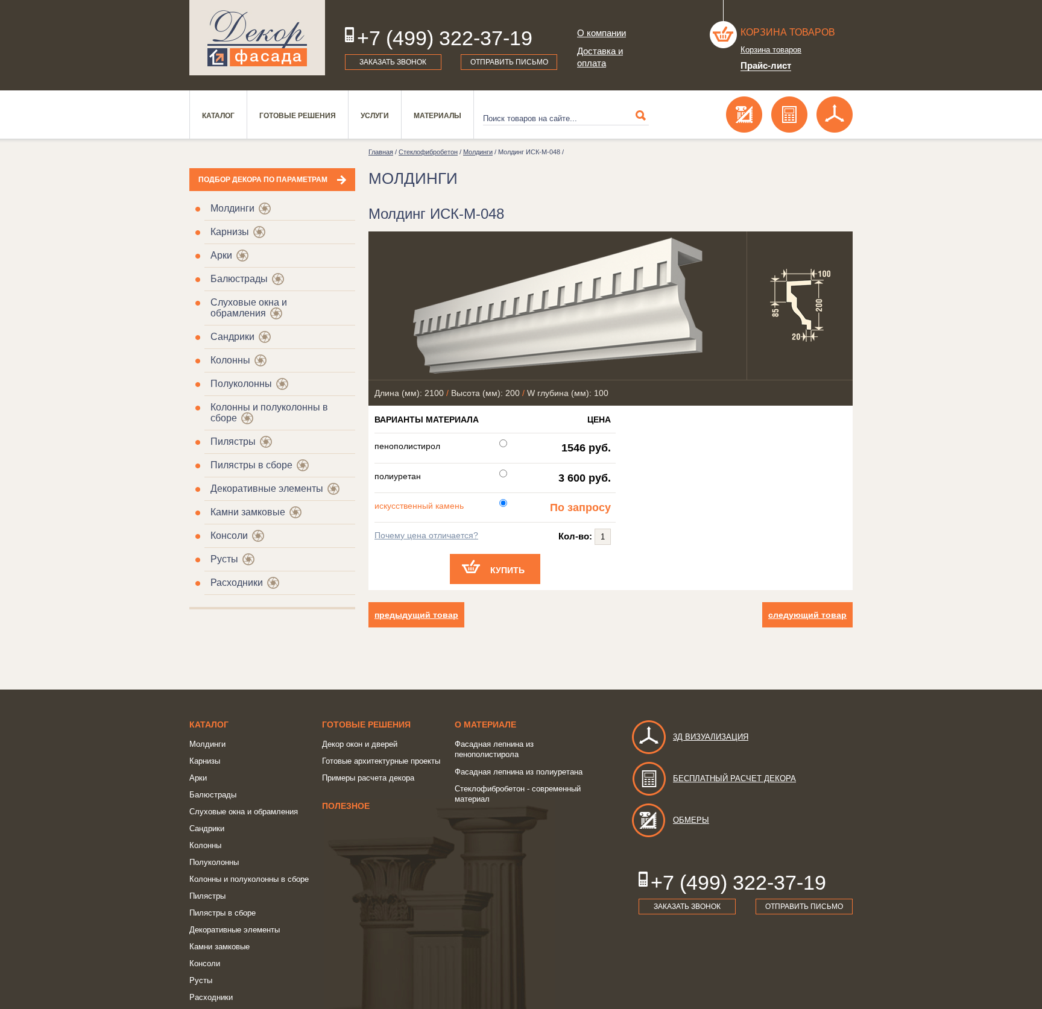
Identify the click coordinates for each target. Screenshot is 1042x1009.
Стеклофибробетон (428, 152)
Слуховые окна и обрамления (248, 307)
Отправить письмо (509, 62)
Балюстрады (239, 279)
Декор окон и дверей (359, 744)
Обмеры (691, 820)
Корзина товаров (787, 32)
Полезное (346, 806)
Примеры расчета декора (368, 777)
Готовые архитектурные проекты (381, 760)
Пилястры (233, 441)
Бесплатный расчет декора (734, 778)
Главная (380, 152)
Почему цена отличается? (426, 535)
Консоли (229, 535)
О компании (601, 33)
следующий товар (807, 615)
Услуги (375, 116)
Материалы (437, 116)
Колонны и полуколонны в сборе (249, 879)
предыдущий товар (416, 615)
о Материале (485, 724)
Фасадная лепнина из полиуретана (519, 771)
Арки (221, 255)
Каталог (218, 116)
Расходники (236, 582)
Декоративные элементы (266, 488)
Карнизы (229, 232)
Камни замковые (247, 512)
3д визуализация (710, 736)
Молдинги (232, 208)
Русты (224, 559)
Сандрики (232, 337)
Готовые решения (297, 116)
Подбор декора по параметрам (262, 179)
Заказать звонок (392, 62)
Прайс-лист (765, 65)
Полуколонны (241, 384)
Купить (507, 570)
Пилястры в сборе (251, 465)
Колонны (230, 360)
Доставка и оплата (600, 57)
